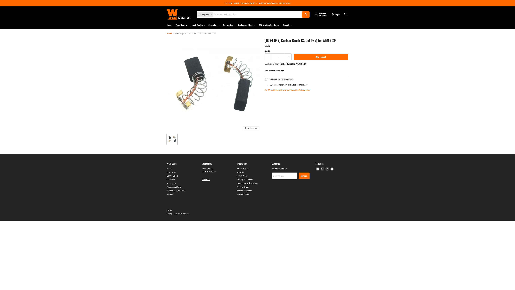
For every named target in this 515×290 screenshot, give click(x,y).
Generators (213, 24)
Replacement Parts (246, 24)
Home (169, 24)
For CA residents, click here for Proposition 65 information (287, 90)
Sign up (304, 175)
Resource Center (243, 168)
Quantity (268, 51)
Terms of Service (243, 187)
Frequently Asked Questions (247, 183)
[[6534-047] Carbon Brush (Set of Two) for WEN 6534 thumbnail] (172, 139)
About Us (240, 172)
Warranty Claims (243, 194)
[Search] (306, 14)
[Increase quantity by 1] (288, 56)
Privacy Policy (242, 176)
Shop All (286, 24)
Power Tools (181, 24)
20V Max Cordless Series (269, 24)
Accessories (228, 24)
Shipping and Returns (245, 180)
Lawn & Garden (197, 24)
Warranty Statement (244, 191)
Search (169, 211)
